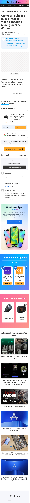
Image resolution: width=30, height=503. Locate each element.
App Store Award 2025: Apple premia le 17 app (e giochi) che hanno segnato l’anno (14, 479)
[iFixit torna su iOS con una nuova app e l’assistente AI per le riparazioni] (14, 443)
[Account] (26, 1)
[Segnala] (12, 186)
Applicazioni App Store (12, 11)
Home (2, 11)
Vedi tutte (14, 262)
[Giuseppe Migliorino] (2, 33)
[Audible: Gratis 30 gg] (19, 270)
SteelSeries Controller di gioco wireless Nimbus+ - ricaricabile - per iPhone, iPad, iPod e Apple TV (17, 117)
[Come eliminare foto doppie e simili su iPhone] (14, 346)
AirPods (21, 5)
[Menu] (2, 1)
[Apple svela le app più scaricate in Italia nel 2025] (14, 419)
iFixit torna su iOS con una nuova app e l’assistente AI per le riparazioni (14, 454)
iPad (9, 5)
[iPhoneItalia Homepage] (14, 1)
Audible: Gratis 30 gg (19, 277)
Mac (15, 5)
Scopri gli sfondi (13, 222)
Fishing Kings (16, 101)
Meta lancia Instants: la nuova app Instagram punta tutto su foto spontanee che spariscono (14, 382)
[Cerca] (4, 1)
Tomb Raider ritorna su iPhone (14, 406)
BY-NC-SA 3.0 (14, 502)
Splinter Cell (5, 104)
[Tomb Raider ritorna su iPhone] (14, 396)
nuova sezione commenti (16, 46)
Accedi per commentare (14, 167)
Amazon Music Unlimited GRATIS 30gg (7, 277)
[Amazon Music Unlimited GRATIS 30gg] (7, 270)
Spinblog (9, 500)
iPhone (3, 5)
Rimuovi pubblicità (14, 73)
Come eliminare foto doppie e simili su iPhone (14, 357)
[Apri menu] (22, 2)
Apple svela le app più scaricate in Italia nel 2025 (14, 430)
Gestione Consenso (23, 502)
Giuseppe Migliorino (10, 32)
